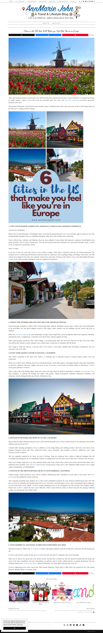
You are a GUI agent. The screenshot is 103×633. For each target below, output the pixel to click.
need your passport (71, 100)
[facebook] (70, 625)
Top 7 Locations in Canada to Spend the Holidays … (40, 603)
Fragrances (31, 1)
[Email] (92, 1)
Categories (42, 1)
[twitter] (64, 625)
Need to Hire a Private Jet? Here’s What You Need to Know (28, 609)
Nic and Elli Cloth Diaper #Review (83, 602)
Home (11, 1)
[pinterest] (74, 625)
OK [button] (14, 628)
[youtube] (77, 625)
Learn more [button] (20, 624)
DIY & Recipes (20, 1)
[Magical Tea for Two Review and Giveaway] (62, 591)
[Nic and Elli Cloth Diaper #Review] (83, 591)
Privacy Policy (92, 631)
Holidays (52, 1)
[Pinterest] (83, 1)
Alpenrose (32, 465)
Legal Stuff (56, 23)
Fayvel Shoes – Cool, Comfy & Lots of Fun (19, 602)
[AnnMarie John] (51, 10)
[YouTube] (86, 1)
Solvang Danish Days (87, 371)
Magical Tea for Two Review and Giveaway (62, 602)
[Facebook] (90, 1)
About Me (46, 23)
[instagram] (67, 625)
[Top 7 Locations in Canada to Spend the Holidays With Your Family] (40, 591)
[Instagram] (81, 1)
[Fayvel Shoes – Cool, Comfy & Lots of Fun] (19, 591)
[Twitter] (79, 1)
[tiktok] (80, 625)
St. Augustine (35, 549)
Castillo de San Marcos (30, 563)
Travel (72, 1)
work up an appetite (21, 334)
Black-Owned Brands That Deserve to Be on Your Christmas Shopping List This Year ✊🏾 (74, 610)
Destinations (63, 1)
